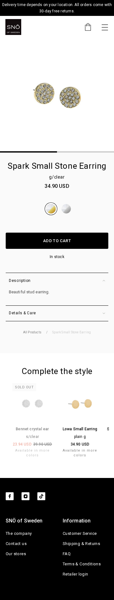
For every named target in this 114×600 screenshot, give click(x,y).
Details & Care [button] (22, 313)
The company (19, 533)
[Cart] (85, 27)
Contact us (16, 543)
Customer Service (80, 533)
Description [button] (20, 280)
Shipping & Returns (81, 543)
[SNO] (13, 27)
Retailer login (75, 574)
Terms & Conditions (82, 564)
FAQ (67, 553)
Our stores (16, 553)
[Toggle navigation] (105, 27)
